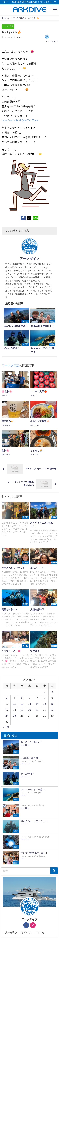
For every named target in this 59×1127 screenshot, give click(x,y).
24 (6, 715)
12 (21, 703)
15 (44, 703)
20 (29, 709)
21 (37, 709)
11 (14, 703)
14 (37, 703)
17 (6, 709)
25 (14, 715)
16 (52, 703)
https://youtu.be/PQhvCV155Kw (20, 120)
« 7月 (6, 727)
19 (21, 709)
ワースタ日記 (8, 26)
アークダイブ (51, 41)
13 (29, 703)
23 (52, 709)
